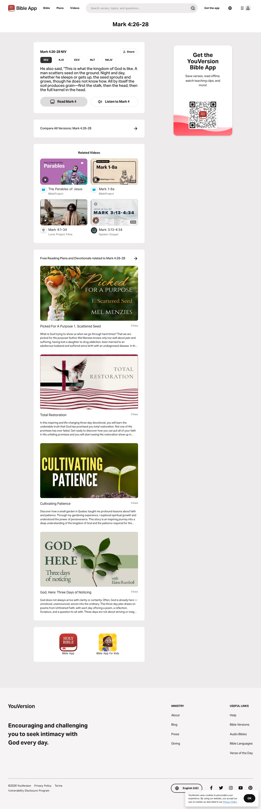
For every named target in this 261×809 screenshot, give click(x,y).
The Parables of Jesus (67, 189)
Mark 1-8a (111, 189)
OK (249, 798)
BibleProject (55, 193)
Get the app (211, 8)
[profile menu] (245, 8)
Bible (46, 8)
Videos (74, 8)
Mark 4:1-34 (61, 229)
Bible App (68, 653)
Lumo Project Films (60, 234)
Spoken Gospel (108, 234)
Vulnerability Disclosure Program (28, 790)
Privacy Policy (42, 785)
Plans (60, 8)
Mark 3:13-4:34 (114, 229)
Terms (58, 785)
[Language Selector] (230, 8)
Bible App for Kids (107, 653)
